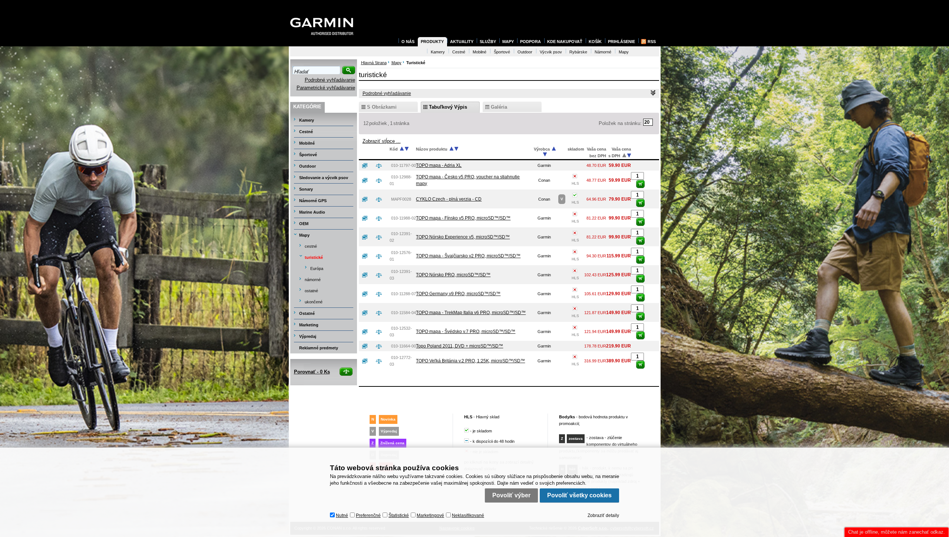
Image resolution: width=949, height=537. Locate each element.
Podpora (530, 41)
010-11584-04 (403, 312)
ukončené (314, 302)
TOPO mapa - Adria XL (439, 165)
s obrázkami (382, 107)
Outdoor (307, 166)
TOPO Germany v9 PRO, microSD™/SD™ (458, 293)
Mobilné (307, 143)
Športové (308, 154)
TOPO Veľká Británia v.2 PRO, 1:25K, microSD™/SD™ (470, 360)
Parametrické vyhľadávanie (326, 87)
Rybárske (578, 52)
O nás (407, 41)
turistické (314, 257)
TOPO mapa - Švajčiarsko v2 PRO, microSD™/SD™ (468, 255)
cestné (311, 246)
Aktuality (461, 41)
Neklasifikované (468, 515)
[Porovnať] (382, 165)
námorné (313, 279)
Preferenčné (368, 515)
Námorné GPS (313, 200)
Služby (488, 41)
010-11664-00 (403, 346)
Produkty (432, 41)
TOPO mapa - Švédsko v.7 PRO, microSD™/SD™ (465, 331)
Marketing (308, 325)
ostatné (311, 291)
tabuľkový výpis (448, 107)
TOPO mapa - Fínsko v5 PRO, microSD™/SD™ (463, 218)
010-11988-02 (403, 218)
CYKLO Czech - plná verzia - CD (449, 199)
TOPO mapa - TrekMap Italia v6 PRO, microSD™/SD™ (471, 312)
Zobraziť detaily (603, 515)
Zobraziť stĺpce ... (382, 141)
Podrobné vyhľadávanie (330, 80)
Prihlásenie (621, 41)
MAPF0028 (401, 199)
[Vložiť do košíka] (640, 184)
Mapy (304, 235)
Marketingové (430, 515)
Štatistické (398, 515)
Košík (595, 41)
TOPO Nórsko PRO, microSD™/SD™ (453, 274)
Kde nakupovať (564, 41)
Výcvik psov (551, 52)
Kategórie (307, 106)
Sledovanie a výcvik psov (323, 177)
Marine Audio (312, 212)
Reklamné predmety (318, 348)
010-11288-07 (403, 293)
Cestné (306, 131)
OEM (303, 223)
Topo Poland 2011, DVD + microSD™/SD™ (459, 346)
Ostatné (307, 313)
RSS (652, 41)
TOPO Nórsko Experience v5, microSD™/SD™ (463, 237)
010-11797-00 (403, 165)
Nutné (342, 515)
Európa (316, 268)
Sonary (306, 189)
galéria (499, 107)
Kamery (306, 120)
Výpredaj (307, 336)
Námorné (603, 52)
